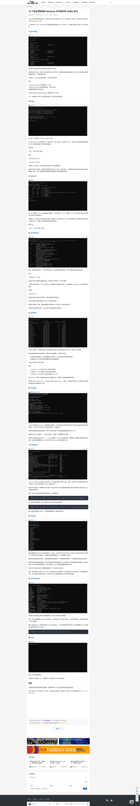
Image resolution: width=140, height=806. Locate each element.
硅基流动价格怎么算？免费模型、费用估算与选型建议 (37, 762)
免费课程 (85, 2)
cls (32, 638)
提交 (85, 788)
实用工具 (68, 2)
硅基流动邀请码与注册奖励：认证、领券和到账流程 (78, 762)
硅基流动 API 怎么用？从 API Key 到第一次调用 (57, 762)
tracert (33, 176)
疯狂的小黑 (31, 15)
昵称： (32, 785)
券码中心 (52, 2)
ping (32, 101)
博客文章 (77, 2)
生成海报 (67, 804)
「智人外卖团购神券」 (46, 720)
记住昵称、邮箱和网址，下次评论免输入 (39, 788)
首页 (28, 6)
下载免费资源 (46, 723)
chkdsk (33, 388)
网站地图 (47, 799)
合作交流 (41, 799)
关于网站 (29, 799)
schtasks (34, 445)
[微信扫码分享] (71, 804)
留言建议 (35, 799)
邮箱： (52, 785)
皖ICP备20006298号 (48, 801)
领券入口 (45, 2)
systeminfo (35, 578)
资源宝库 (60, 2)
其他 (51, 15)
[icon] (107, 800)
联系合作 (93, 2)
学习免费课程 (54, 723)
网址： (71, 785)
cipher (33, 516)
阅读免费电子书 (63, 723)
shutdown (34, 233)
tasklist (33, 313)
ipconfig (33, 31)
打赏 (58, 804)
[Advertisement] (58, 706)
